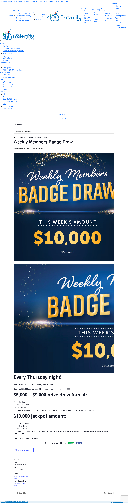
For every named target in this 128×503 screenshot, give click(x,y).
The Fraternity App (97, 19)
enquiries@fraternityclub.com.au (15, 1)
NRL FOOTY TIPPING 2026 (12, 70)
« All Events (18, 124)
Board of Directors (10, 99)
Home (10, 16)
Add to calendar (23, 450)
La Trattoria (7, 58)
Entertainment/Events (24, 13)
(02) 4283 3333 (68, 1)
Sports (83, 8)
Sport (118, 8)
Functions (105, 8)
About (114, 4)
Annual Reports (9, 106)
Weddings (108, 11)
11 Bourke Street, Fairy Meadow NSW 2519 (45, 1)
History (118, 6)
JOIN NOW (7, 75)
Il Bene (38, 19)
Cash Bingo (23, 493)
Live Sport (7, 68)
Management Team (10, 101)
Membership (95, 10)
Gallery (107, 23)
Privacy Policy (121, 28)
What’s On (17, 11)
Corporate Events (9, 87)
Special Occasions (10, 84)
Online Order (5, 63)
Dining (35, 12)
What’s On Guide (22, 20)
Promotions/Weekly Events (13, 51)
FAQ (117, 20)
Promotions (17, 483)
